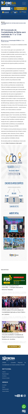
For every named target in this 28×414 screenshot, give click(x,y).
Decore (3, 387)
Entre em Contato (5, 378)
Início (3, 22)
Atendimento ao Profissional (20, 8)
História (4, 371)
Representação (5, 373)
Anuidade (4, 385)
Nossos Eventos (5, 391)
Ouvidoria (4, 376)
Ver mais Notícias (13, 346)
